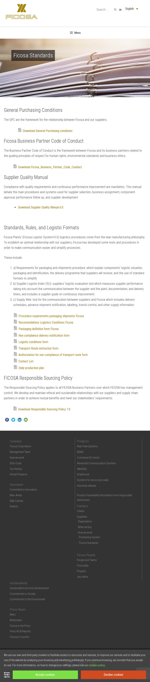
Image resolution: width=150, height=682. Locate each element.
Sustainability (18, 583)
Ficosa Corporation (20, 446)
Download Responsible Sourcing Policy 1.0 (44, 409)
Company (15, 441)
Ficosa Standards (88, 542)
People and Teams (87, 560)
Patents (14, 506)
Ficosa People (86, 555)
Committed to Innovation (23, 489)
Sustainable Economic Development (29, 588)
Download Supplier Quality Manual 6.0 (40, 207)
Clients (80, 511)
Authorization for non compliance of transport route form (53, 355)
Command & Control (88, 457)
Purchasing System (89, 537)
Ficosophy (82, 565)
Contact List (26, 361)
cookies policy (97, 665)
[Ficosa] (22, 11)
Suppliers (82, 516)
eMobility (82, 468)
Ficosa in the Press (20, 625)
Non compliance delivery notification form (44, 335)
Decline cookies (113, 675)
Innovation (16, 484)
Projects (81, 571)
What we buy (85, 527)
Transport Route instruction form (38, 348)
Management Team (20, 451)
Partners (82, 506)
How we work (17, 457)
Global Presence (18, 474)
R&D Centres (16, 500)
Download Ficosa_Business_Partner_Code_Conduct (50, 167)
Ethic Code (15, 463)
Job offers (82, 576)
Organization (85, 521)
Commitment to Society (23, 593)
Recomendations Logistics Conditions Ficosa (46, 322)
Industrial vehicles (86, 485)
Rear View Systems (87, 446)
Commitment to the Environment (27, 599)
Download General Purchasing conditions (47, 131)
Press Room (17, 609)
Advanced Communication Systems (96, 463)
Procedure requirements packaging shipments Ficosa (51, 316)
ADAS (80, 451)
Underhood (83, 474)
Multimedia (16, 620)
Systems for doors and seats (93, 480)
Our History (16, 468)
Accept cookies (45, 675)
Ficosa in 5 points (19, 636)
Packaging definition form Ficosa (39, 329)
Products (83, 441)
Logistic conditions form (33, 342)
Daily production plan (31, 368)
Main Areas (16, 495)
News (13, 614)
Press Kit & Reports (20, 631)
